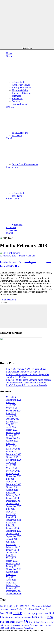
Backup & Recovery (22, 87)
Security (16, 101)
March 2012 (12, 561)
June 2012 (11, 555)
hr (16, 617)
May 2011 (11, 577)
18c (17, 606)
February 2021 (13, 449)
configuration (4, 609)
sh (38, 625)
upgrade (19, 628)
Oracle (30, 621)
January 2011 (12, 588)
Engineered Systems (21, 93)
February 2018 (13, 495)
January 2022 (12, 435)
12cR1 (3, 606)
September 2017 (13, 506)
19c (22, 606)
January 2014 (12, 528)
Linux (35, 617)
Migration (16, 95)
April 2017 (11, 514)
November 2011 (13, 569)
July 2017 (10, 509)
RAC (11, 625)
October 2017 (12, 503)
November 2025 (13, 399)
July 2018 (10, 492)
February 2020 (13, 470)
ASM (43, 606)
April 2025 (11, 405)
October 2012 (12, 552)
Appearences (12, 230)
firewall (40, 613)
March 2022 (12, 429)
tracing (48, 625)
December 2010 (13, 591)
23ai (34, 606)
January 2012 (12, 566)
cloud (48, 606)
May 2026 (11, 397)
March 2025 (12, 408)
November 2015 (13, 520)
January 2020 (12, 473)
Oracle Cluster (41, 622)
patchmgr (4, 625)
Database (20, 609)
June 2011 (11, 574)
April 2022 (11, 427)
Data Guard (29, 609)
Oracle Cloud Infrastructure (25, 164)
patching (50, 622)
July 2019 (10, 479)
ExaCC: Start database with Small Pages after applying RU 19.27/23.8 (27, 375)
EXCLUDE (26, 613)
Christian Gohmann (26, 255)
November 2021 (13, 438)
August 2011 (12, 571)
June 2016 (11, 517)
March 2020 (12, 468)
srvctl (42, 625)
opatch (19, 621)
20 (26, 606)
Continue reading (8, 299)
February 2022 (13, 432)
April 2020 (11, 465)
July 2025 (10, 402)
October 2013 (12, 533)
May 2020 (11, 462)
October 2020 (12, 457)
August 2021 (12, 440)
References (17, 98)
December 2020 (13, 454)
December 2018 (13, 484)
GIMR (46, 613)
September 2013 (13, 536)
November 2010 (13, 593)
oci (13, 622)
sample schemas (23, 625)
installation (28, 617)
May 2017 (11, 511)
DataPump (40, 609)
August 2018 (12, 490)
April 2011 (11, 580)
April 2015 (11, 522)
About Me (11, 227)
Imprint (9, 233)
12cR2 (11, 606)
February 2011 (13, 585)
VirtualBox (17, 224)
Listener (43, 617)
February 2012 (13, 563)
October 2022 (12, 419)
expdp (34, 613)
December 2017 (13, 500)
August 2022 (12, 421)
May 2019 (11, 481)
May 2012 (11, 558)
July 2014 (10, 525)
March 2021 (12, 446)
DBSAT (9, 613)
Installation (17, 135)
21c (29, 606)
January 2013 (12, 550)
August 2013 (12, 539)
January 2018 (12, 498)
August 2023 (12, 416)
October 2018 (12, 487)
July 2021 (10, 443)
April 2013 (11, 544)
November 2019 (13, 476)
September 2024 (13, 410)
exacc (17, 612)
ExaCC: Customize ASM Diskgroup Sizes (26, 369)
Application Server (21, 85)
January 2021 (12, 451)
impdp (20, 617)
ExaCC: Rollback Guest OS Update (23, 371)
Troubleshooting (19, 104)
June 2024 (11, 413)
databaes (13, 609)
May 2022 (11, 424)
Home (9, 53)
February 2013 (13, 547)
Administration (19, 82)
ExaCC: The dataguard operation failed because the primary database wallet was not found (28, 381)
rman (15, 625)
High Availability (20, 90)
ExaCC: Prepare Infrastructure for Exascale (26, 385)
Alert (38, 606)
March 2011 (11, 582)
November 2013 (13, 530)
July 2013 (10, 541)
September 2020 (13, 459)
